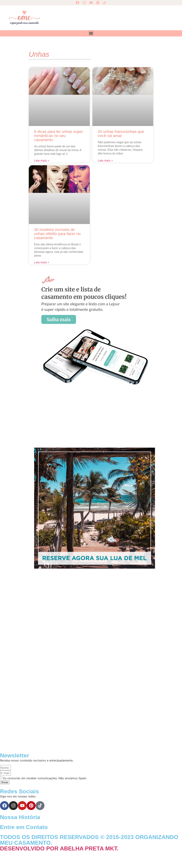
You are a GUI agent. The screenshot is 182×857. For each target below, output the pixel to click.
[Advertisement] (108, 17)
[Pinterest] (98, 2)
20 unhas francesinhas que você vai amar (121, 133)
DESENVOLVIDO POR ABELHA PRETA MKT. (59, 848)
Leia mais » (41, 160)
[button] (91, 33)
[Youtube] (91, 2)
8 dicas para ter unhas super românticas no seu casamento (58, 135)
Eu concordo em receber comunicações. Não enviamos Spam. (45, 778)
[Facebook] (77, 2)
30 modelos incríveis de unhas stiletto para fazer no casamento (57, 233)
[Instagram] (84, 2)
